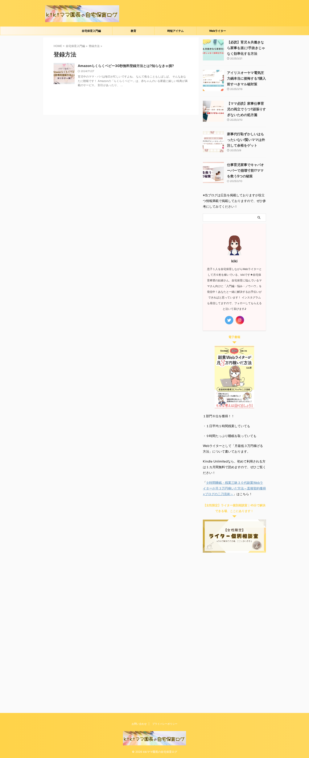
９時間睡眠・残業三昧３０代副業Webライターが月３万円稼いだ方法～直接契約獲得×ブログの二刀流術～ (234, 488)
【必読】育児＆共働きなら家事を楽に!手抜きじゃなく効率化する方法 (246, 48)
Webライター (217, 30)
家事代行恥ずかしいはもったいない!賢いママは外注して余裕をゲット (246, 139)
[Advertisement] (234, 631)
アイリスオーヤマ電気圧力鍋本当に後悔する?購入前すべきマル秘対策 (246, 78)
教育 (133, 30)
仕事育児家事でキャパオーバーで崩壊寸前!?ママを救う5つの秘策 (245, 170)
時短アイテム (175, 30)
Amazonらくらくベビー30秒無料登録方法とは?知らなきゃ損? (126, 66)
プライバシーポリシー (164, 723)
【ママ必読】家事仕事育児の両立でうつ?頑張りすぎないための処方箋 (246, 109)
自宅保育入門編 (91, 30)
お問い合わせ (139, 723)
